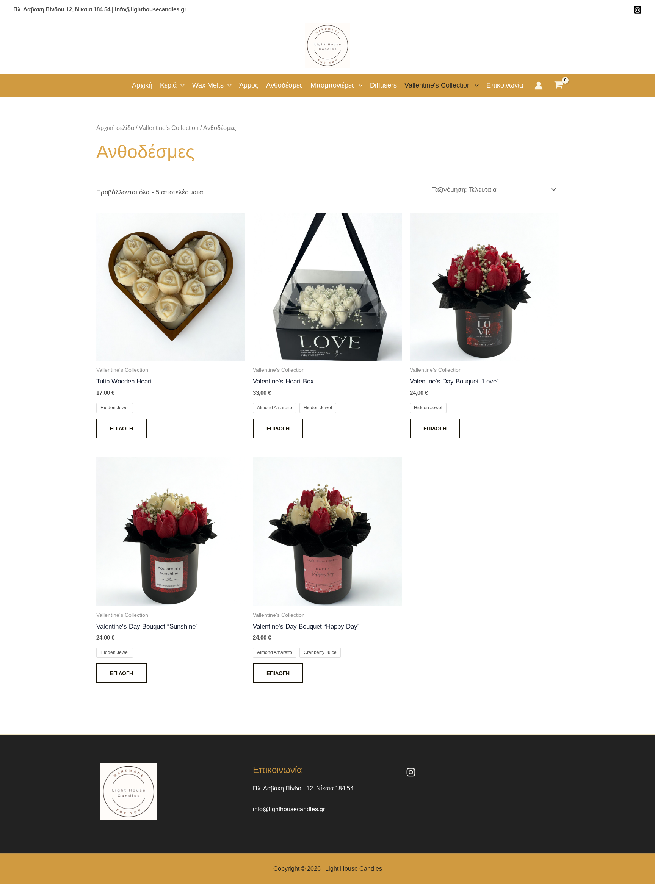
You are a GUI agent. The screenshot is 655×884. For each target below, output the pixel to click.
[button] (181, 85)
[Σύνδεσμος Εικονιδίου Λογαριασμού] (538, 85)
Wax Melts (208, 85)
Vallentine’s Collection (437, 85)
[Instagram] (637, 10)
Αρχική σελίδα (115, 128)
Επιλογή (121, 429)
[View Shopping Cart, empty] (558, 85)
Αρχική (142, 85)
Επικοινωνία (504, 85)
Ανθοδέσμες (284, 85)
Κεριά (168, 85)
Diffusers (383, 85)
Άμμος (249, 85)
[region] (98, 824)
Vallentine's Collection (169, 128)
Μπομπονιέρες (332, 85)
